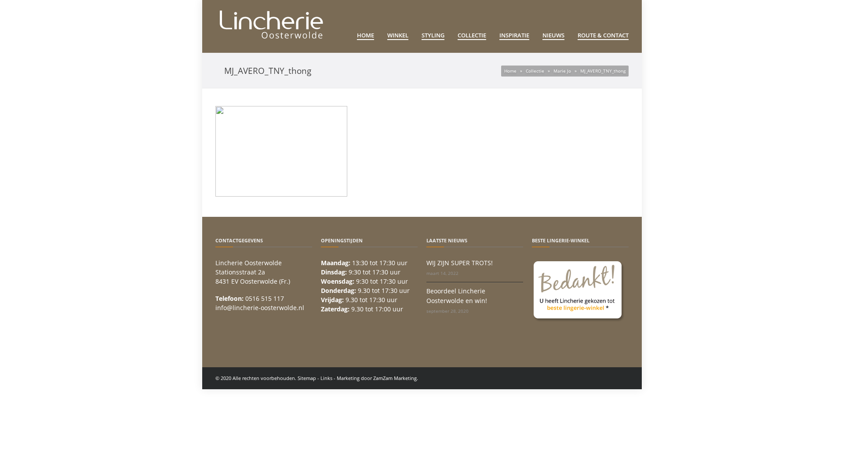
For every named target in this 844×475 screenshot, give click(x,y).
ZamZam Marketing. (395, 378)
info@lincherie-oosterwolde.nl (259, 307)
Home (365, 35)
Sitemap (307, 378)
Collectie (472, 35)
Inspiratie (514, 35)
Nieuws (553, 35)
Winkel (397, 35)
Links (326, 378)
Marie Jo (562, 71)
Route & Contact (603, 35)
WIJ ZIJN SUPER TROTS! (459, 263)
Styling (433, 35)
